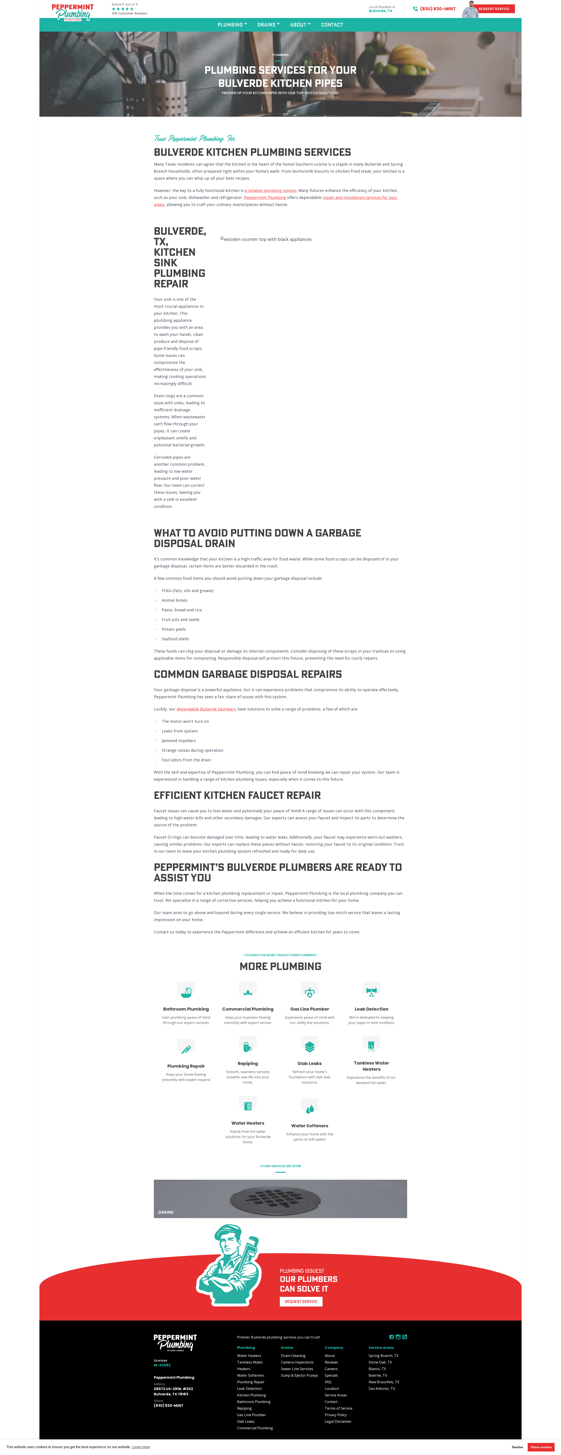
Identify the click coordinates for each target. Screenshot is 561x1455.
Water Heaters (249, 1355)
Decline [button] (517, 1447)
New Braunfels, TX (384, 1382)
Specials (331, 1375)
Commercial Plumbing (255, 1428)
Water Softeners (250, 1375)
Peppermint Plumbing (265, 197)
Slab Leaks (246, 1421)
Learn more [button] (141, 1447)
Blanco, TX (377, 1368)
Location (332, 1388)
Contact (332, 24)
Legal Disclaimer (338, 1421)
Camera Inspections (297, 1362)
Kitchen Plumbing (251, 1395)
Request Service (301, 1301)
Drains (266, 24)
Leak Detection (249, 1388)
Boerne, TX (378, 1375)
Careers (331, 1368)
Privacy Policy (336, 1414)
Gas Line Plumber (251, 1414)
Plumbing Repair (251, 1382)
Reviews (331, 1362)
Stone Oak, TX (380, 1362)
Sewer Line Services (297, 1368)
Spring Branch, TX (383, 1355)
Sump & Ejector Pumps (299, 1375)
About (298, 24)
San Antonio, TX (382, 1388)
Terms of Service (338, 1408)
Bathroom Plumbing (254, 1401)
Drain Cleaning (293, 1355)
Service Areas (336, 1395)
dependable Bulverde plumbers (206, 709)
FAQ (328, 1382)
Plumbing (230, 24)
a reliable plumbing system (270, 190)
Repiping (244, 1408)
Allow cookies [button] (541, 1447)
